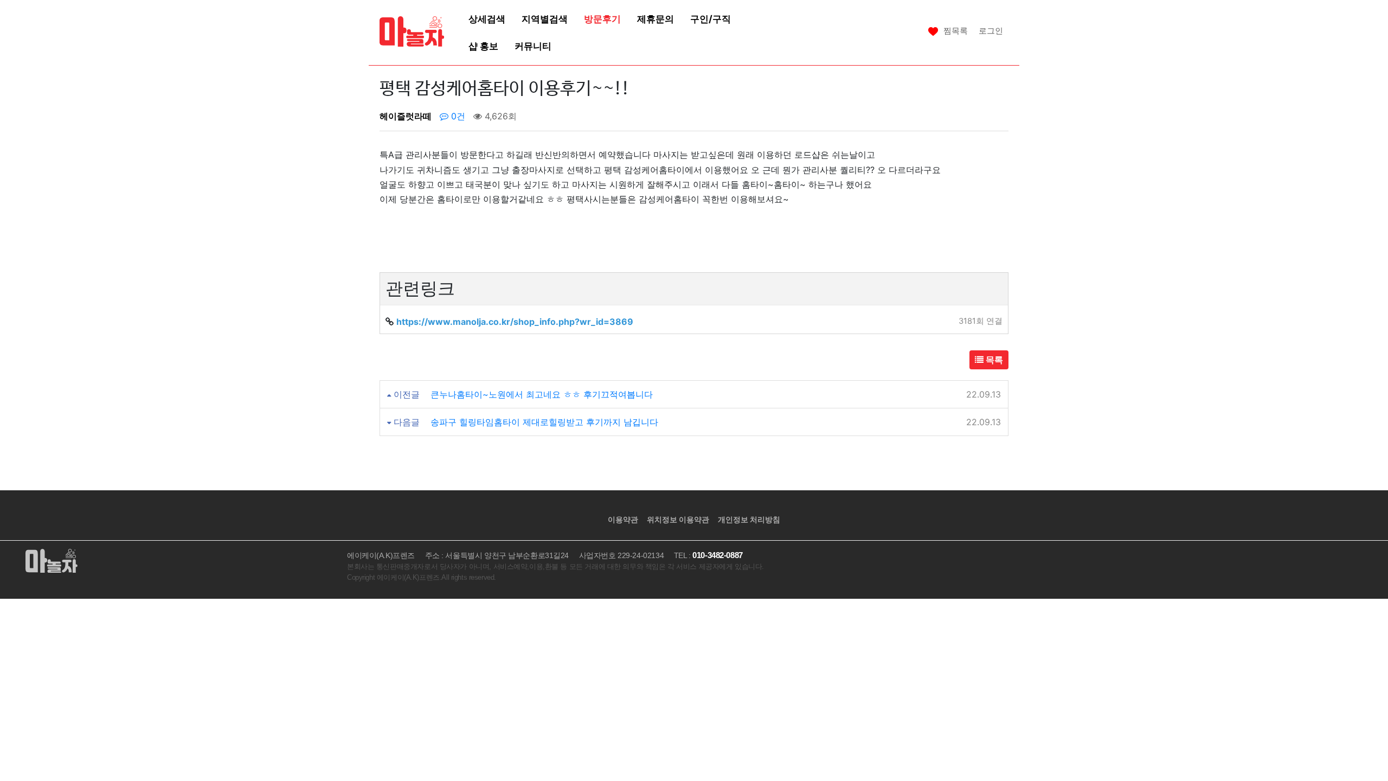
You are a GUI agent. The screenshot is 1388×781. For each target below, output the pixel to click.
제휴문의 (655, 18)
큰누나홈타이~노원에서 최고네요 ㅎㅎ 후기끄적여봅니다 (541, 394)
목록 (993, 359)
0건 (456, 116)
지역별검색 (545, 18)
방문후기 (602, 18)
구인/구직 (710, 18)
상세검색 (486, 18)
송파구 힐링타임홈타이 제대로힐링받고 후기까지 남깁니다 (544, 422)
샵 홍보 (483, 46)
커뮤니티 (533, 46)
